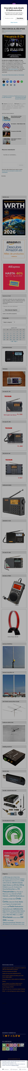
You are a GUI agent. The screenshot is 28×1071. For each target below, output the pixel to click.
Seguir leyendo (14, 22)
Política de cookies (15, 1065)
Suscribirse (20, 18)
